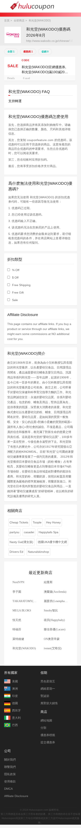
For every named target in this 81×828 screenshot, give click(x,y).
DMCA (8, 788)
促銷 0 (45, 51)
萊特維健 (18, 639)
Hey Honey (53, 522)
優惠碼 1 (28, 51)
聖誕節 (44, 696)
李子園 (16, 591)
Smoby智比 (51, 610)
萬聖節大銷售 (49, 703)
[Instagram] (44, 804)
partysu (14, 532)
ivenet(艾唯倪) (53, 648)
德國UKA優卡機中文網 (52, 542)
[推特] (36, 804)
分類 (43, 727)
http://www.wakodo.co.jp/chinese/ (48, 40)
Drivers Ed (16, 551)
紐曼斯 (48, 582)
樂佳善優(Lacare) (54, 629)
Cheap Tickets (19, 522)
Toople (37, 522)
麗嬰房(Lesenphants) (56, 601)
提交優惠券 (47, 742)
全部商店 (19, 20)
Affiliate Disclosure (16, 796)
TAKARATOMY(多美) (26, 601)
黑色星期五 (47, 681)
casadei (29, 532)
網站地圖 (46, 720)
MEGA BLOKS (21, 610)
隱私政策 (10, 774)
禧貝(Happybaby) (54, 620)
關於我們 (10, 759)
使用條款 (10, 781)
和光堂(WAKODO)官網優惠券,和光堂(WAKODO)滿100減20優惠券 (45, 70)
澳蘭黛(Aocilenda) (55, 591)
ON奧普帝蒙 (52, 639)
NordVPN (18, 582)
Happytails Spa (48, 532)
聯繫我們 (10, 767)
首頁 (7, 20)
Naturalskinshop (38, 551)
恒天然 (16, 620)
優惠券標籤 (47, 735)
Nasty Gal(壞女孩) (21, 542)
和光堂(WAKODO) (24, 648)
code (25, 60)
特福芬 (16, 629)
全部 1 (11, 51)
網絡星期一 (47, 688)
